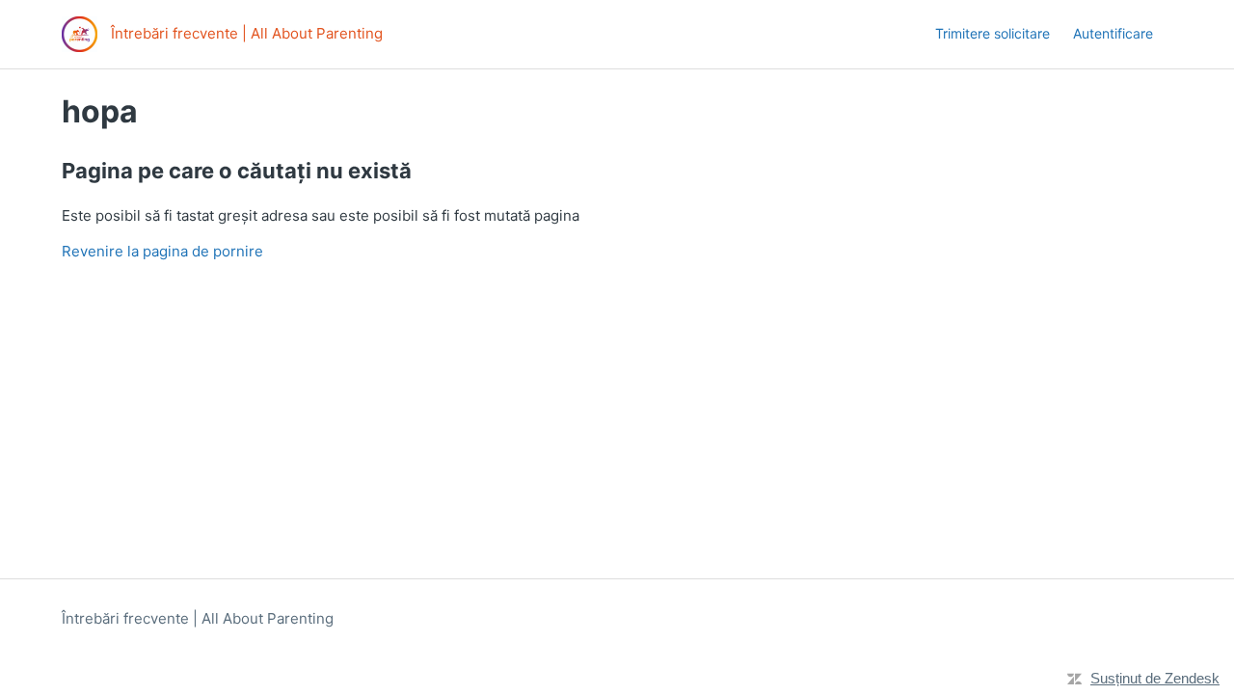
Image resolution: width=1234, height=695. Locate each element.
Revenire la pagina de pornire (162, 251)
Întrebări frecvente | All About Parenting (198, 618)
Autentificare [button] (1113, 33)
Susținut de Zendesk (1155, 678)
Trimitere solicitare (992, 33)
